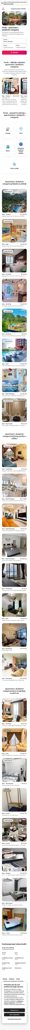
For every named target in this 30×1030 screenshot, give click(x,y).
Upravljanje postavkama (14, 1019)
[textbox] (8, 47)
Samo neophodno (14, 1014)
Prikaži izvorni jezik (8, 4)
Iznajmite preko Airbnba (18, 9)
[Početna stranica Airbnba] (3, 8)
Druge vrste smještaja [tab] (8, 947)
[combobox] (14, 41)
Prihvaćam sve (14, 1010)
